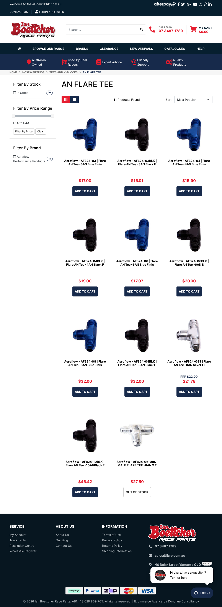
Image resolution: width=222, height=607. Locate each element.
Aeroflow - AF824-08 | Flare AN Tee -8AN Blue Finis (85, 363)
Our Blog (62, 540)
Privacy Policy (112, 540)
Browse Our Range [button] (48, 48)
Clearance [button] (109, 48)
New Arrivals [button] (141, 48)
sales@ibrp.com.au (170, 555)
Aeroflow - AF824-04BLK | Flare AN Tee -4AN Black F (85, 263)
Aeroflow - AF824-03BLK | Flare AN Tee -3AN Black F (137, 162)
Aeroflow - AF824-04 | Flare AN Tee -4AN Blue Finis (189, 162)
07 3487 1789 (171, 31)
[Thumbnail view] (66, 99)
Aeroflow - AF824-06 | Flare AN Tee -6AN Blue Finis (137, 263)
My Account (18, 535)
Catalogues (174, 48)
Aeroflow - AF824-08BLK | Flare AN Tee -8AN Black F (137, 363)
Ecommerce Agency (148, 601)
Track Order (18, 540)
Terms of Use (111, 535)
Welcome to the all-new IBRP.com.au (35, 4)
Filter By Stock (27, 84)
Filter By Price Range (32, 108)
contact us (19, 11)
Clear (40, 131)
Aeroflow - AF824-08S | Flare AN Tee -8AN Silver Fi (189, 363)
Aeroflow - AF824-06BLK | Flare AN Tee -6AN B (189, 263)
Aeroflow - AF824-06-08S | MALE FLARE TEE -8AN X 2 (137, 463)
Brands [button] (82, 48)
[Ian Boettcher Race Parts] (33, 29)
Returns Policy (112, 545)
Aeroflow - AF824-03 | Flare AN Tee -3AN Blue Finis (85, 162)
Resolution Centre (22, 545)
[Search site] (141, 29)
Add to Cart (85, 191)
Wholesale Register (23, 551)
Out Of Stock (137, 492)
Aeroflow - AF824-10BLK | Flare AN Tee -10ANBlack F (84, 463)
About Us (62, 535)
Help (200, 48)
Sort (168, 99)
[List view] (74, 99)
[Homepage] (20, 48)
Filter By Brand (27, 148)
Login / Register (51, 12)
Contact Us (64, 545)
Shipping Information (117, 551)
